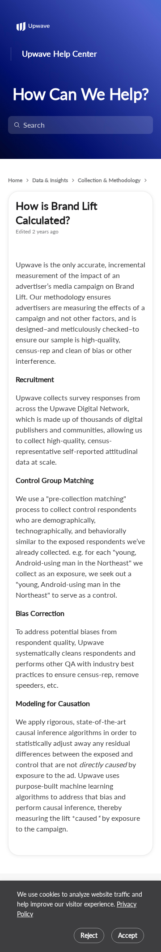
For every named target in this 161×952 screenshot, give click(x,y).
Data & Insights (50, 180)
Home (15, 180)
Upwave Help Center (59, 53)
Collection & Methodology (109, 180)
